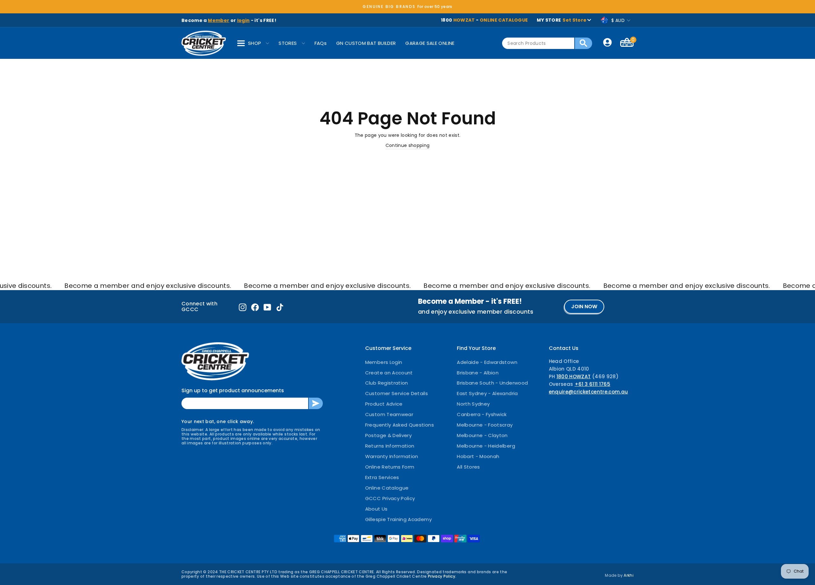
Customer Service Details (396, 393)
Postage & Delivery (388, 435)
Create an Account (389, 372)
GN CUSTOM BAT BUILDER (366, 43)
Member (218, 20)
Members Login (383, 362)
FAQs (321, 43)
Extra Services (382, 477)
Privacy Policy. (442, 576)
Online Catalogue (387, 487)
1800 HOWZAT (573, 376)
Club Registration (386, 383)
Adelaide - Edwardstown (487, 362)
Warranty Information (391, 456)
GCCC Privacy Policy (390, 498)
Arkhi (629, 575)
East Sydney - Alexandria (487, 393)
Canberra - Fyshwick (482, 414)
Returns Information (390, 445)
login (243, 20)
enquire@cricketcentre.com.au (588, 391)
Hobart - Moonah (478, 456)
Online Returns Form (390, 466)
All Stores (468, 466)
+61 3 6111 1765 (592, 384)
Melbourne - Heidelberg (486, 445)
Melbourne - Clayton (482, 435)
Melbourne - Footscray (485, 424)
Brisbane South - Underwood (492, 383)
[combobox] (538, 43)
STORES (288, 43)
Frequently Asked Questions (399, 424)
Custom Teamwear (389, 414)
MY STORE (561, 20)
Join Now (584, 306)
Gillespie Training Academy (398, 519)
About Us (376, 508)
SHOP (254, 43)
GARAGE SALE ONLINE (429, 43)
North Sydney (473, 403)
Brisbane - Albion (478, 372)
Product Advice (384, 403)
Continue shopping (408, 145)
